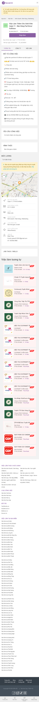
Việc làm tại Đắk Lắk (6, 567)
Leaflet (35, 196)
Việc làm (14, 699)
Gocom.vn (4, 513)
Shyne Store (17, 280)
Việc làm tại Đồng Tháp (7, 576)
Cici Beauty (17, 292)
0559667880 (13, 240)
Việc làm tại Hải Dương (7, 588)
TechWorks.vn (5, 506)
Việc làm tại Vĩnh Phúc (7, 668)
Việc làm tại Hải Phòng (7, 530)
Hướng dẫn (21, 682)
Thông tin (7, 48)
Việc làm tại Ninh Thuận (7, 622)
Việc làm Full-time (6, 493)
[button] (19, 182)
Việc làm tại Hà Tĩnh (6, 585)
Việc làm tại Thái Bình (7, 649)
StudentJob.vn (5, 508)
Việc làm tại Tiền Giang (7, 658)
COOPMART (17, 328)
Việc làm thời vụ (5, 497)
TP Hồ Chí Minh (24, 31)
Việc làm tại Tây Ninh (6, 647)
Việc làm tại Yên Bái (6, 670)
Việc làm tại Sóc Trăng (7, 642)
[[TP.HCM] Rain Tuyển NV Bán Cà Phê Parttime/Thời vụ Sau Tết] (8, 426)
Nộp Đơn (22, 35)
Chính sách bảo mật (9, 682)
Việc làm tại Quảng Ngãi (7, 633)
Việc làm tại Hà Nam (6, 583)
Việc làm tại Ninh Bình (7, 619)
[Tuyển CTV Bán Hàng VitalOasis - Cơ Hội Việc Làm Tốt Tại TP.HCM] (8, 414)
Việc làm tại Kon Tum (7, 603)
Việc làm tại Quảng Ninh (7, 637)
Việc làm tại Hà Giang (7, 581)
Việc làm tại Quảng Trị (7, 640)
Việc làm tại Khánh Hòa (7, 598)
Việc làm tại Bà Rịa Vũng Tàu (9, 535)
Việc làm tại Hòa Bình (7, 592)
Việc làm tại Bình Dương (7, 526)
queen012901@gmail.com (19, 238)
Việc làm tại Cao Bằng (7, 564)
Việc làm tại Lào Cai (6, 612)
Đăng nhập (34, 699)
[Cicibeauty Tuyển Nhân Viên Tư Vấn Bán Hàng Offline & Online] (8, 293)
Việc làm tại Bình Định (7, 551)
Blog (14, 680)
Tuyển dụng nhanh (24, 700)
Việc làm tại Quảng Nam (7, 631)
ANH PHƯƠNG (18, 437)
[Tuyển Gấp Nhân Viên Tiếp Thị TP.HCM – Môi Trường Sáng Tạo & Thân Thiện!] (8, 317)
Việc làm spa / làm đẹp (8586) (9, 477)
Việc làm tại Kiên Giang (7, 601)
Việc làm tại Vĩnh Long (7, 665)
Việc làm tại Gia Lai (6, 578)
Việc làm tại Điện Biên (7, 571)
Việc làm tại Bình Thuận (7, 556)
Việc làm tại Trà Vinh (6, 661)
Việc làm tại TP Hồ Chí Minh (8, 523)
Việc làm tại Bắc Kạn (6, 542)
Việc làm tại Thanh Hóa (7, 654)
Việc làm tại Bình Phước (7, 554)
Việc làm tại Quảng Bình (7, 629)
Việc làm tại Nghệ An (7, 617)
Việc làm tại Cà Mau (6, 560)
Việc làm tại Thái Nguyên (8, 651)
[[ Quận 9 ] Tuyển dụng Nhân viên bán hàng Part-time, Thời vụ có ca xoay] (8, 281)
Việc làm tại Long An (7, 533)
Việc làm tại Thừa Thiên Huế (8, 656)
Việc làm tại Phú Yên (6, 626)
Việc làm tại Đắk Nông (7, 569)
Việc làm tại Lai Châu (7, 605)
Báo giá (30, 682)
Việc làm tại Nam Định (7, 615)
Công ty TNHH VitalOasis (21, 304)
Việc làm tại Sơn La (6, 644)
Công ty (18, 48)
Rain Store (17, 425)
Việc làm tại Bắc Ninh (7, 547)
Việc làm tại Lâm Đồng (7, 608)
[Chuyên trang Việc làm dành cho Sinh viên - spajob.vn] (7, 2)
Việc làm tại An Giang (7, 537)
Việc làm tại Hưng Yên (7, 595)
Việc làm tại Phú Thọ (6, 624)
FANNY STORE (18, 267)
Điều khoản (29, 680)
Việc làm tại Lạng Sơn (7, 610)
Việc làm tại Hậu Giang (7, 590)
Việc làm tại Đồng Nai (7, 574)
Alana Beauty (13, 31)
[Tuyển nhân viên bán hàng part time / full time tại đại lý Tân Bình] (8, 268)
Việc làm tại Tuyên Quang (8, 663)
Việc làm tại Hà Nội (6, 521)
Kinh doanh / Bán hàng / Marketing (18, 219)
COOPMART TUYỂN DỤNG (21, 340)
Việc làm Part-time (6, 495)
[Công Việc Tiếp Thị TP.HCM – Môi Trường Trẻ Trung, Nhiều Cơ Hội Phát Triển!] (8, 305)
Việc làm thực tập (6, 500)
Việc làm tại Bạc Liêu (7, 544)
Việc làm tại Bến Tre (6, 549)
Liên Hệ (21, 680)
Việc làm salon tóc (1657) (27, 473)
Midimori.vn (4, 511)
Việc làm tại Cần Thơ (6, 562)
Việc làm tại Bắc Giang (7, 540)
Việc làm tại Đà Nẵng (7, 528)
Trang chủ (7, 680)
